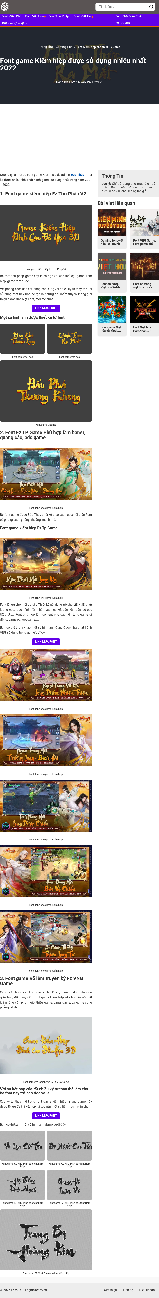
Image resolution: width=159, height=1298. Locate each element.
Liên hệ (128, 1290)
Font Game (122, 23)
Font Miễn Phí (11, 16)
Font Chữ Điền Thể (128, 16)
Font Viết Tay (83, 16)
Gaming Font (64, 47)
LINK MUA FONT (46, 308)
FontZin (75, 82)
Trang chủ (46, 47)
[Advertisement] (79, 137)
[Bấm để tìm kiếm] (151, 7)
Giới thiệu (110, 1290)
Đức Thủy (77, 175)
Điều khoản (147, 1290)
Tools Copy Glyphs (14, 23)
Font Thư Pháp (58, 16)
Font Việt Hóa (34, 16)
